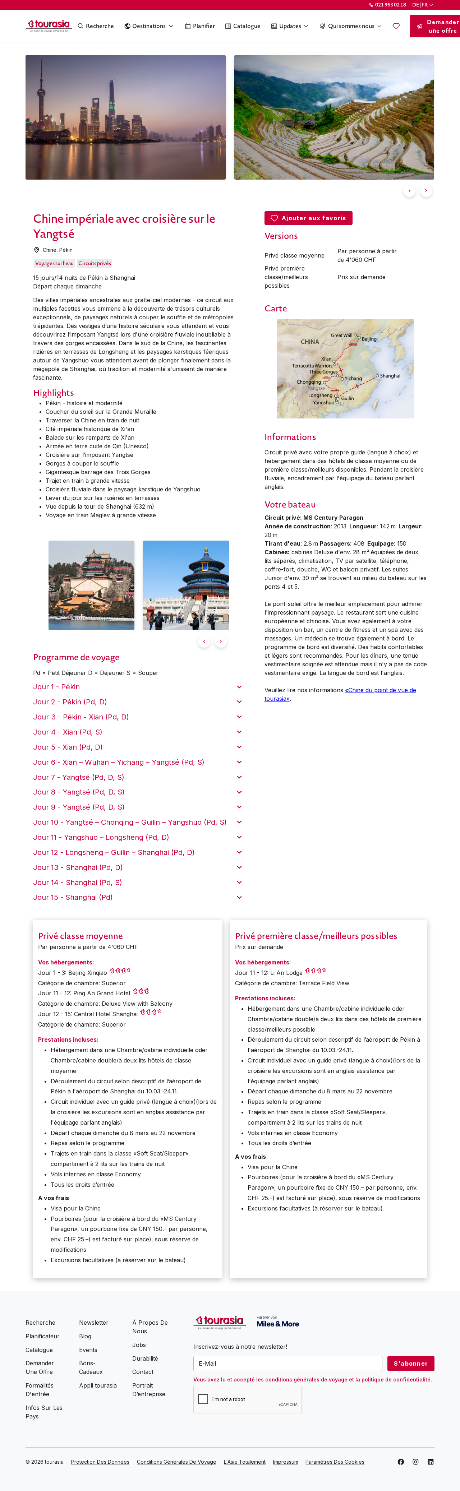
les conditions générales (287, 1379)
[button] (423, 5)
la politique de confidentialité (393, 1379)
